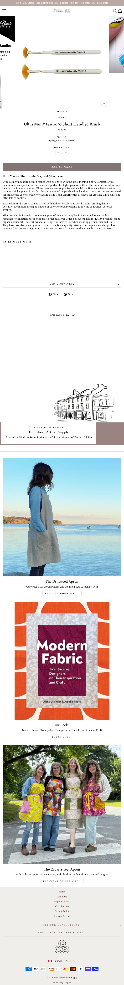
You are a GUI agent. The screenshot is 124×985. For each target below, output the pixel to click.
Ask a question (62, 284)
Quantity (62, 147)
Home (61, 117)
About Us (62, 896)
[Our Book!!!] (62, 661)
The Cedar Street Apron (62, 881)
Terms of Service (62, 916)
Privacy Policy (62, 911)
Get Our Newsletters (61, 925)
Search (62, 891)
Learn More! (62, 737)
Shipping (51, 140)
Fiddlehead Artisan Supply (61, 932)
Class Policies (62, 906)
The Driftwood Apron (62, 593)
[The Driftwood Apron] (62, 517)
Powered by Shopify (62, 982)
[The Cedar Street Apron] (62, 804)
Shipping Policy (62, 901)
